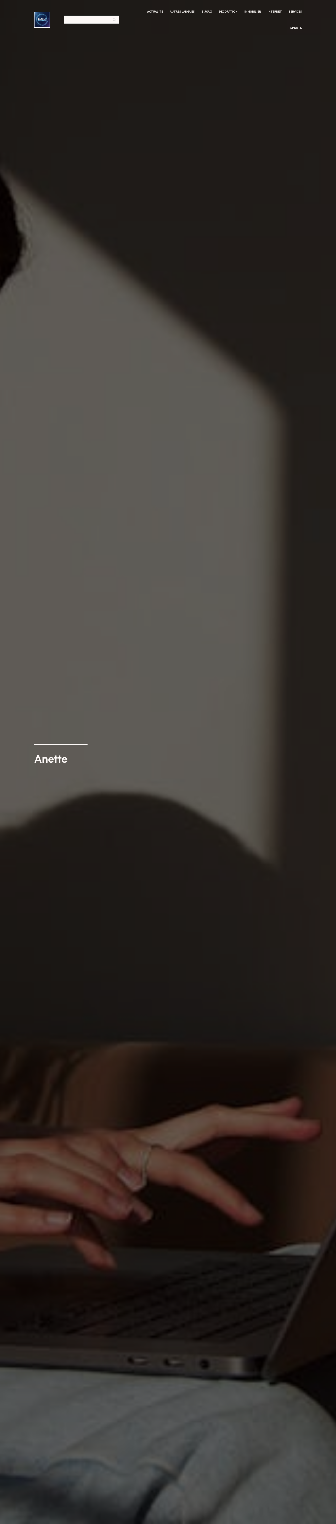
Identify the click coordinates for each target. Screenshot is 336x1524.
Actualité (155, 11)
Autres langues (182, 11)
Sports (296, 28)
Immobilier (252, 11)
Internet (275, 11)
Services (295, 11)
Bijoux (207, 11)
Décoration (228, 11)
